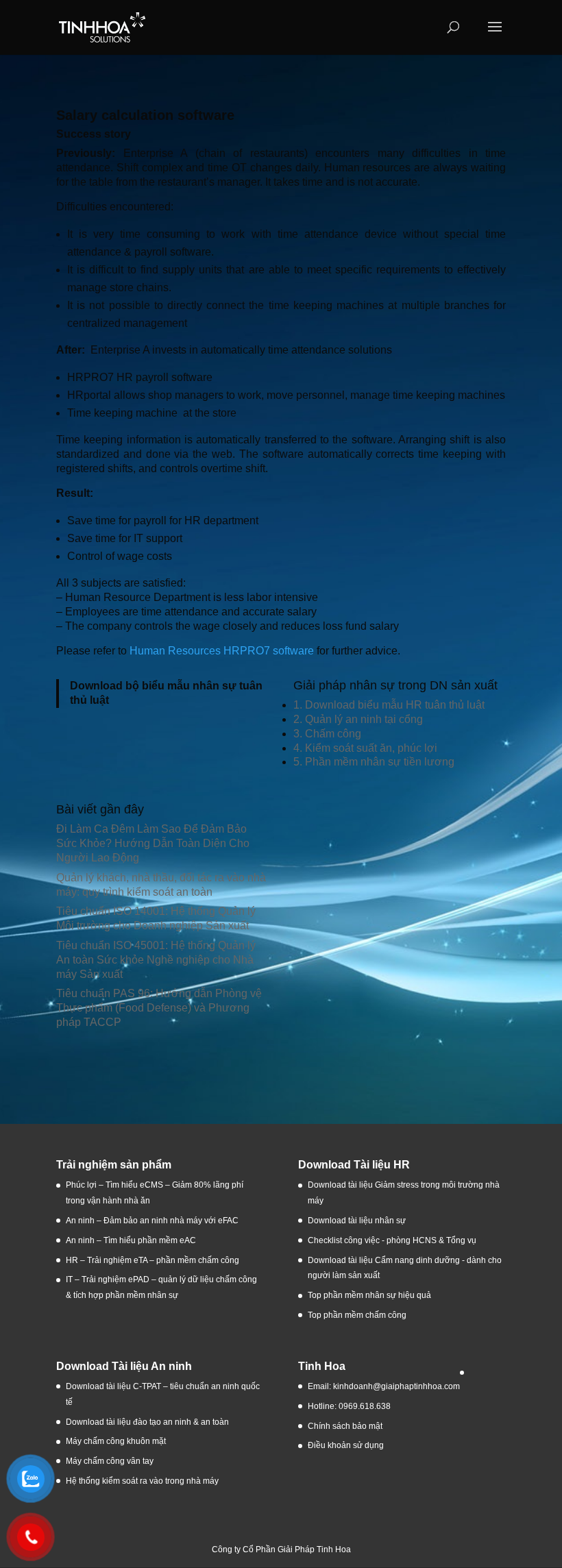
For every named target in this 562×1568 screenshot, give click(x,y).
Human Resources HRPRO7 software (222, 651)
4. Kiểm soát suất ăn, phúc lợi (365, 748)
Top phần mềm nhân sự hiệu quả (369, 1295)
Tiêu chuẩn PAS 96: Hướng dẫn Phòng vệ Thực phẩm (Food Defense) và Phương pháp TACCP (159, 1008)
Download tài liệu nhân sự (357, 1220)
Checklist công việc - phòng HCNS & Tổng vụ (392, 1240)
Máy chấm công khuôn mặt (116, 1441)
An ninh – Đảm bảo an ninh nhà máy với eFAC (152, 1220)
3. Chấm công (327, 733)
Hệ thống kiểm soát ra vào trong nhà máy (142, 1481)
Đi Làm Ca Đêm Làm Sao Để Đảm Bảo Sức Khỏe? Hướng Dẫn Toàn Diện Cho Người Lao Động (152, 843)
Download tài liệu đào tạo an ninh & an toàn (148, 1422)
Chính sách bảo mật (345, 1426)
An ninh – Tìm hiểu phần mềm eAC (132, 1240)
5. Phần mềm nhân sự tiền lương (373, 762)
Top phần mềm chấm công (357, 1315)
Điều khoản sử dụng (346, 1445)
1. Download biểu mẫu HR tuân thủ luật (389, 705)
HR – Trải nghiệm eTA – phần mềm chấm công (152, 1260)
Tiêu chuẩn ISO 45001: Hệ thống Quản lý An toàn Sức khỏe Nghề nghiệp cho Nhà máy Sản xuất (156, 960)
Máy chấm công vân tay (110, 1461)
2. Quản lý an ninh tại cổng (358, 719)
